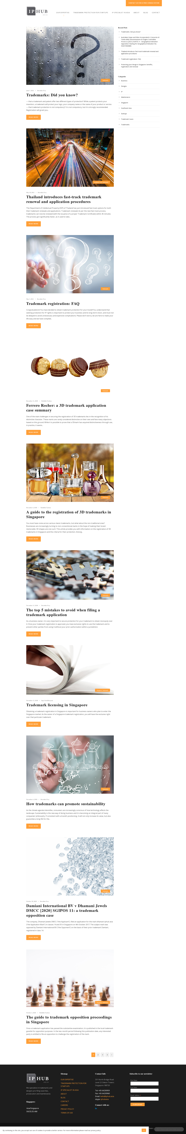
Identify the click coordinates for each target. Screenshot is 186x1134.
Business (124, 81)
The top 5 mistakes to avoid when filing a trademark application (63, 612)
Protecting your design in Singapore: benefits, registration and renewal (137, 66)
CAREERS (64, 1105)
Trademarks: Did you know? (52, 95)
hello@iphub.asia (107, 1096)
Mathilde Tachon (46, 401)
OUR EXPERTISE (62, 12)
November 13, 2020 (32, 605)
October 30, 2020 (31, 901)
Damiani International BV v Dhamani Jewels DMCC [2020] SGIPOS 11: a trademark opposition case (66, 910)
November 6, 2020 (31, 799)
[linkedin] (96, 1108)
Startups (124, 114)
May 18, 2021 (30, 192)
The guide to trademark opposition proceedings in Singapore (69, 1019)
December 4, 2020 (31, 508)
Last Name (133, 1087)
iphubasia (105, 1099)
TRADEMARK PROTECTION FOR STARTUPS (90, 12)
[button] (169, 1129)
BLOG (145, 12)
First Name (133, 1080)
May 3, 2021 (30, 299)
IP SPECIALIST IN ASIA (121, 12)
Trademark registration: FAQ (53, 303)
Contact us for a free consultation (144, 3)
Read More (33, 117)
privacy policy (96, 1130)
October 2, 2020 (31, 1013)
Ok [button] (144, 1130)
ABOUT (137, 12)
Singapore (99, 690)
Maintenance (125, 97)
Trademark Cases (127, 119)
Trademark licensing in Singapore (57, 705)
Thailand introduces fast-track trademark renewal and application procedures (64, 199)
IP (121, 92)
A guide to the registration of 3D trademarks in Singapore (68, 514)
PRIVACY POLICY (67, 1109)
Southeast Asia (98, 182)
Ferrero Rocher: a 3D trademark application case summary (66, 407)
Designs (124, 86)
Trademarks (105, 80)
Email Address (135, 1095)
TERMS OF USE (67, 1113)
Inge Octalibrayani (47, 700)
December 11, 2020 (32, 401)
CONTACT (156, 12)
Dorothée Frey (41, 90)
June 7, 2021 (30, 90)
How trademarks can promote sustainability (65, 804)
